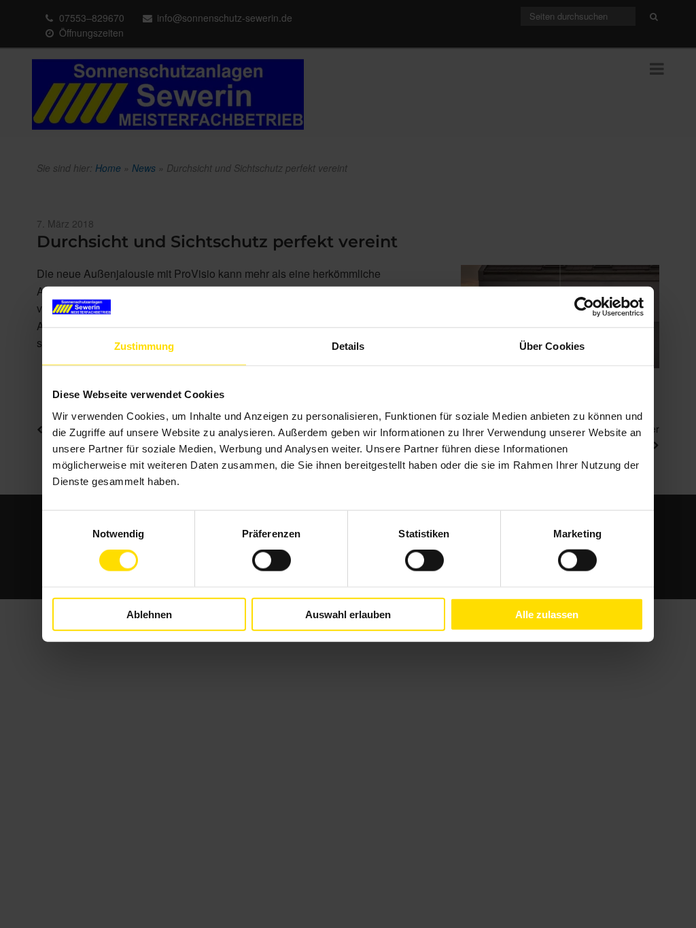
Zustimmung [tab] (144, 346)
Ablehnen (149, 614)
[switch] (271, 560)
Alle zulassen (546, 614)
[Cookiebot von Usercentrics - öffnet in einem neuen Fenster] (584, 307)
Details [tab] (348, 346)
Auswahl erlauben (348, 614)
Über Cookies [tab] (552, 346)
